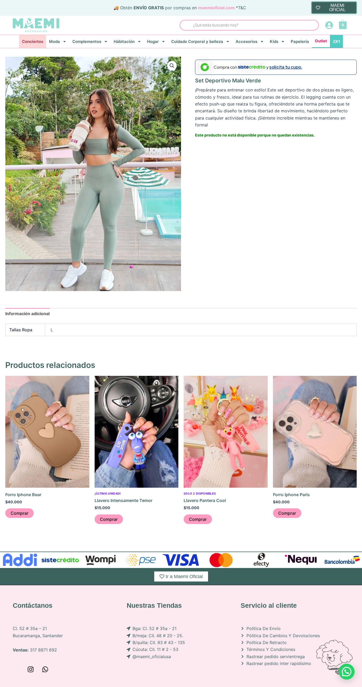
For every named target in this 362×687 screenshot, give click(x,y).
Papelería (300, 41)
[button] (172, 66)
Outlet (321, 40)
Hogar (153, 41)
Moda (54, 41)
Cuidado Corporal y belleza (197, 41)
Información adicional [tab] (27, 313)
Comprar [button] (109, 519)
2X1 (336, 41)
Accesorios (246, 41)
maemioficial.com (216, 7)
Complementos (86, 41)
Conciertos (32, 41)
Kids (274, 41)
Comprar (19, 513)
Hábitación (124, 41)
